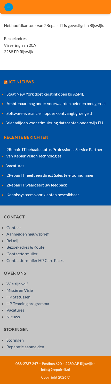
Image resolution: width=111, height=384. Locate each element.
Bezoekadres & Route (25, 247)
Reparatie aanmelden (25, 346)
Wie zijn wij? (17, 283)
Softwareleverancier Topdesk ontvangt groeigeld (49, 113)
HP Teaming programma (27, 303)
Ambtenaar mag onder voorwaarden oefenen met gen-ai (56, 103)
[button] (8, 7)
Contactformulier (21, 253)
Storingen (15, 340)
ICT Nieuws (21, 81)
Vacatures (15, 165)
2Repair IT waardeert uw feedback (36, 184)
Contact (13, 227)
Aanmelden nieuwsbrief (27, 233)
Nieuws (13, 316)
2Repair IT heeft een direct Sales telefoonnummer (50, 175)
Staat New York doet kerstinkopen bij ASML (45, 93)
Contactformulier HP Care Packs (35, 260)
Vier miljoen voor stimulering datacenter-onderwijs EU (54, 122)
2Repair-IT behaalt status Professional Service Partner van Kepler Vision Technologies (54, 152)
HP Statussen (18, 296)
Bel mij (12, 240)
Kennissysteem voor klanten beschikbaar (42, 194)
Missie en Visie (19, 290)
